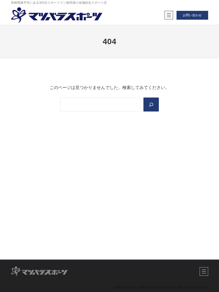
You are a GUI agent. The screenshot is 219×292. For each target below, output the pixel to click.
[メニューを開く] (169, 15)
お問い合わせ (192, 15)
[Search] (151, 104)
